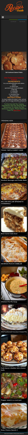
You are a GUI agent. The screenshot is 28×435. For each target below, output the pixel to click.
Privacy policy (17, 433)
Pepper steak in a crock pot (11, 400)
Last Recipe (13, 21)
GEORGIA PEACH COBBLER (11, 264)
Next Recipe (22, 21)
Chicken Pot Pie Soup (9, 302)
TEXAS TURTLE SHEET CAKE (12, 150)
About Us (22, 433)
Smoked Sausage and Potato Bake (14, 180)
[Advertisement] (14, 38)
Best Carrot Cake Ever (9, 233)
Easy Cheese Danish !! (9, 430)
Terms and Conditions (8, 433)
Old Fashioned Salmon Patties (14, 72)
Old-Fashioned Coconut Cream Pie (14, 332)
